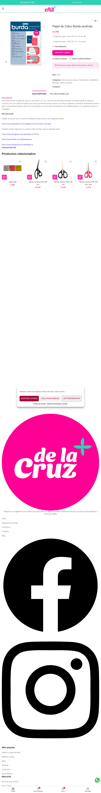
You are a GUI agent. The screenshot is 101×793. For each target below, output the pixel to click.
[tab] (39, 93)
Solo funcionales (50, 398)
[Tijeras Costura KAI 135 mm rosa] (88, 169)
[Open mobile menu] (3, 8)
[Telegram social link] (71, 87)
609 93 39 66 (77, 2)
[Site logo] (50, 8)
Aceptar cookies (29, 398)
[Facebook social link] (63, 87)
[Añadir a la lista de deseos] (20, 161)
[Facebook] (50, 633)
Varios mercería (66, 83)
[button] (29, 177)
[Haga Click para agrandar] (6, 62)
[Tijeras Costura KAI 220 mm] (38, 169)
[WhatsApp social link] (67, 87)
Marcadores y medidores (88, 80)
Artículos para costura (69, 80)
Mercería (55, 83)
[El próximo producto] (98, 21)
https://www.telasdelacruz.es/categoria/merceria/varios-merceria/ (26, 124)
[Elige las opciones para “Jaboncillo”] (4, 177)
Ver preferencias (71, 398)
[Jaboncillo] (12, 169)
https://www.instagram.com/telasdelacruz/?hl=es (20, 134)
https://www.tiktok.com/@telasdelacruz (17, 139)
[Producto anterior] (93, 21)
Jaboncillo (13, 182)
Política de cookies (40, 403)
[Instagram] (50, 745)
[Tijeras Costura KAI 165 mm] (63, 169)
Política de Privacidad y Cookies (57, 403)
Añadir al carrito (63, 53)
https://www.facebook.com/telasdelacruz (17, 145)
